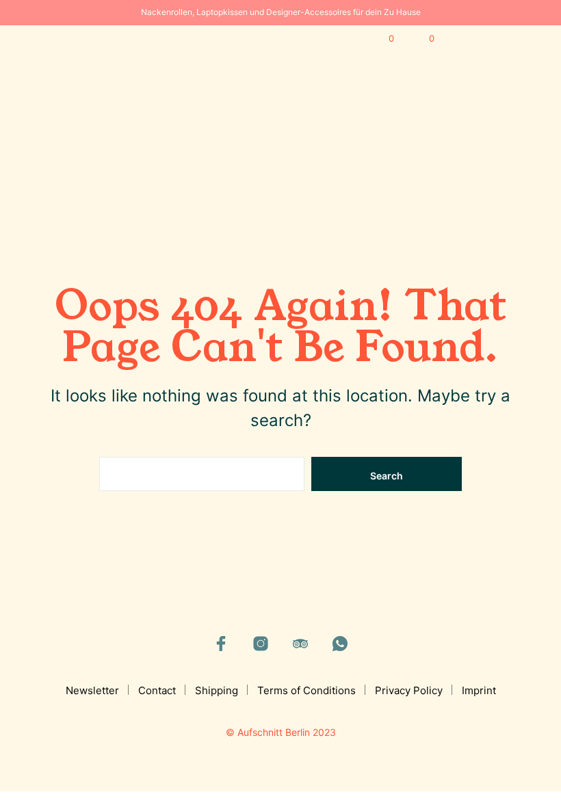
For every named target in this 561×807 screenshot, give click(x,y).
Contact (157, 690)
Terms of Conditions (306, 690)
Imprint (479, 690)
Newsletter (92, 690)
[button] (382, 39)
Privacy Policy (409, 690)
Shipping (216, 690)
